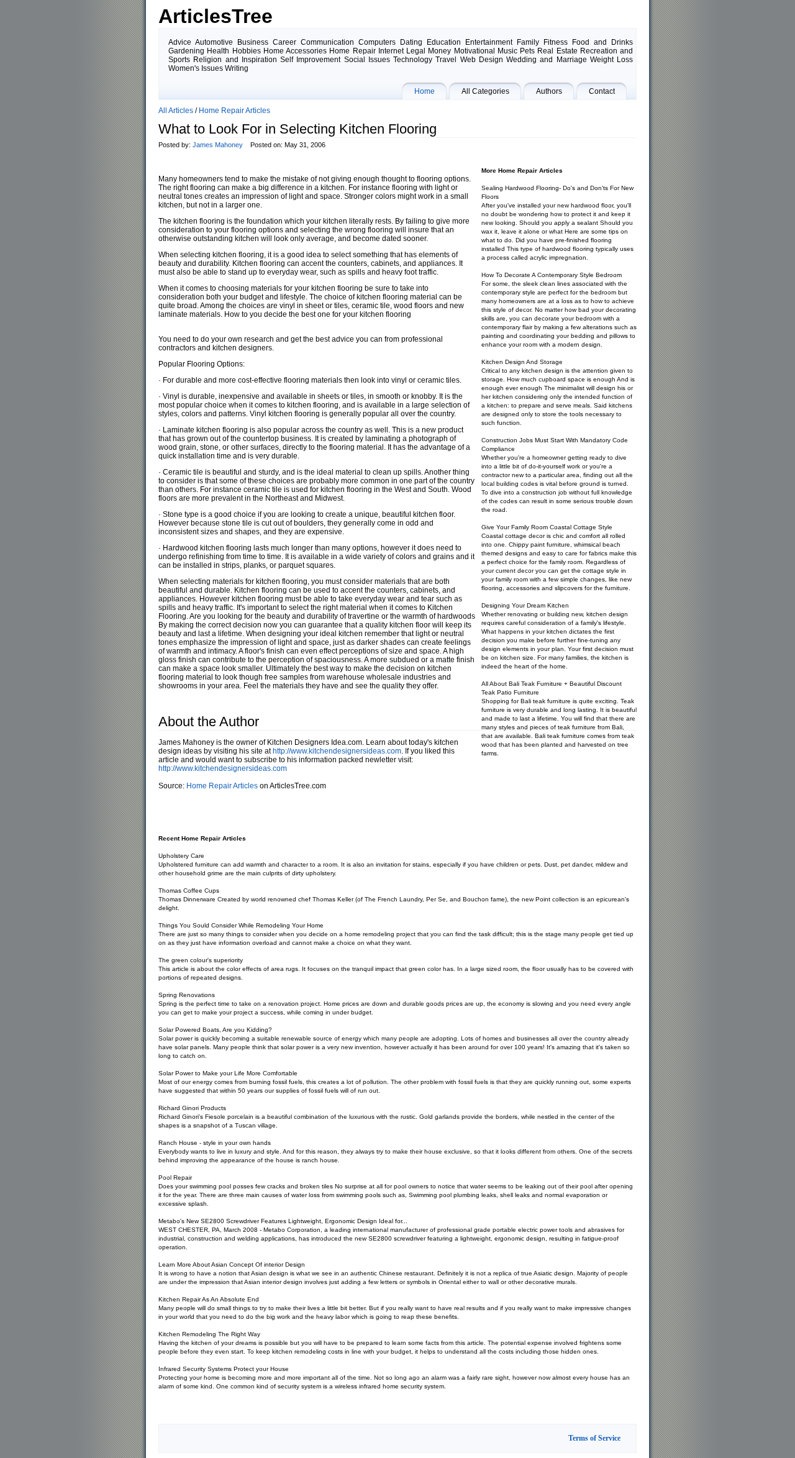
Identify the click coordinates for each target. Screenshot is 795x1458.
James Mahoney (218, 144)
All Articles (175, 110)
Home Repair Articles (234, 110)
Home (424, 91)
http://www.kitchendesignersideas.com (337, 751)
